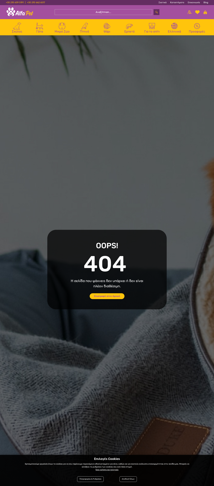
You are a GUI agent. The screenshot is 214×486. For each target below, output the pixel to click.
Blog (206, 2)
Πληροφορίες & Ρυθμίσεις (90, 479)
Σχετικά (163, 2)
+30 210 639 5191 (15, 2)
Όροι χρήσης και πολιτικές (106, 470)
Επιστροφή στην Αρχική (107, 296)
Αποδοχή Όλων (128, 479)
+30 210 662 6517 (36, 2)
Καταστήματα (177, 2)
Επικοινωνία (194, 2)
